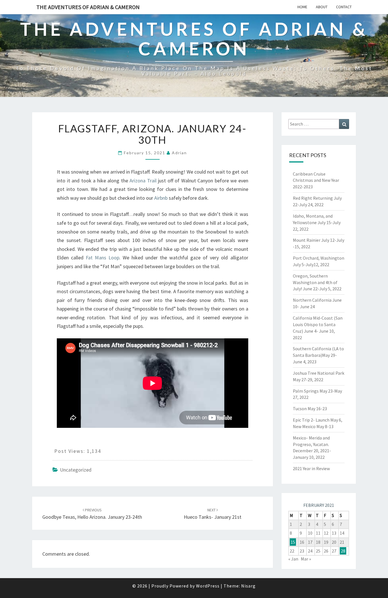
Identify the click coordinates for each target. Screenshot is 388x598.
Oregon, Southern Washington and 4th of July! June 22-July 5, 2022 (317, 282)
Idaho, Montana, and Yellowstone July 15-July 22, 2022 (317, 222)
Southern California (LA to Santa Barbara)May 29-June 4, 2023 (318, 355)
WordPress (208, 586)
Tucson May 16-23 (310, 408)
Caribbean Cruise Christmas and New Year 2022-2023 (316, 180)
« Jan (293, 559)
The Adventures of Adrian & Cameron (88, 7)
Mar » (306, 559)
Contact (344, 6)
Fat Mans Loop (102, 257)
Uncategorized (75, 469)
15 (293, 542)
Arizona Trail (143, 180)
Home (302, 6)
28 (343, 551)
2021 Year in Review (311, 468)
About (321, 6)
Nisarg (248, 586)
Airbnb (161, 198)
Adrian (179, 152)
